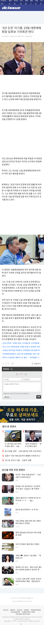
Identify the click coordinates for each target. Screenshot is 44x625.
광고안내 (19, 610)
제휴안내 (12, 610)
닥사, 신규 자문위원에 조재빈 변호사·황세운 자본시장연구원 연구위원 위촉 (22, 347)
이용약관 (26, 610)
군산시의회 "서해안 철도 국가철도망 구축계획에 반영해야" (22, 343)
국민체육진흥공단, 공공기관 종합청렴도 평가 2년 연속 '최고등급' (22, 354)
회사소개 (5, 610)
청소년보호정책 (15, 612)
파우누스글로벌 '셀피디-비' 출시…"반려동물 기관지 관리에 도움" (22, 357)
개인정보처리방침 (36, 610)
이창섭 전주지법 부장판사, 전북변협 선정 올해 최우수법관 (22, 350)
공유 (12, 363)
